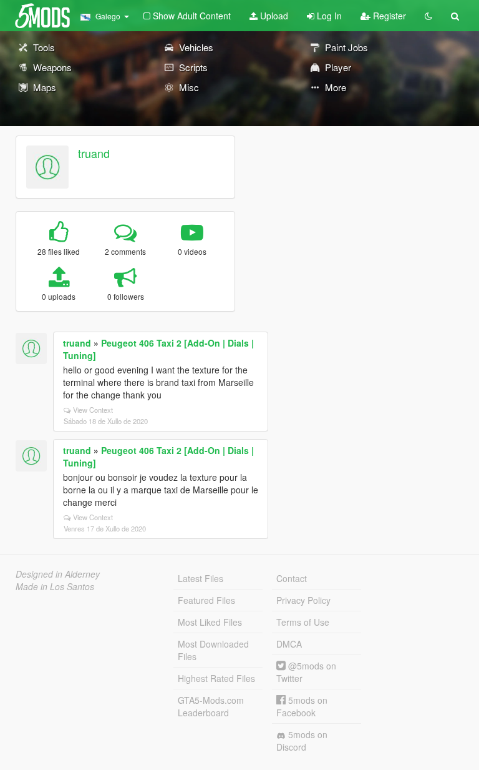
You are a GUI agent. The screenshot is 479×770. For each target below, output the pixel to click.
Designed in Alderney (58, 574)
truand (94, 153)
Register (388, 15)
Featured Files (206, 600)
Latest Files (200, 578)
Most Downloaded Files (213, 650)
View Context (93, 410)
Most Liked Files (210, 622)
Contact (291, 578)
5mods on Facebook (301, 706)
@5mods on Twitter (306, 671)
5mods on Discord (301, 740)
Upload (273, 15)
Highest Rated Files (216, 678)
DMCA (289, 644)
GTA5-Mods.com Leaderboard (211, 706)
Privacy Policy (303, 600)
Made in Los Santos (55, 586)
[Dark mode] (428, 15)
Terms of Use (302, 622)
